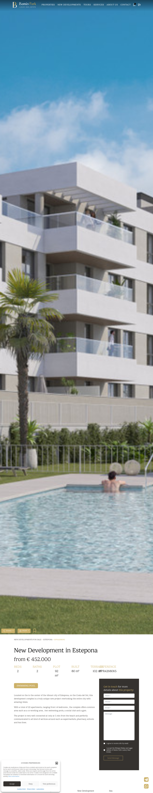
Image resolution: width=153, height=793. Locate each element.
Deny (31, 784)
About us (112, 4)
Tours (87, 4)
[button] (57, 763)
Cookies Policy (21, 789)
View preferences (49, 784)
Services (99, 4)
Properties (48, 4)
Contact (126, 4)
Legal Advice (40, 789)
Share (8, 631)
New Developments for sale (27, 640)
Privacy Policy (31, 789)
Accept (12, 784)
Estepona (47, 640)
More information (13, 776)
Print (25, 631)
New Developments (69, 4)
